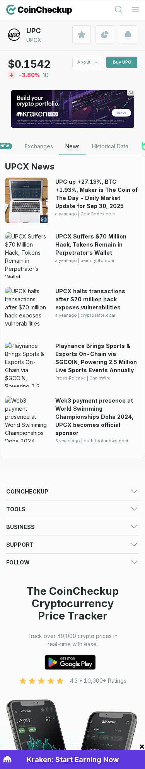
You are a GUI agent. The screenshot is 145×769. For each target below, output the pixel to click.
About (83, 62)
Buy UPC (122, 62)
